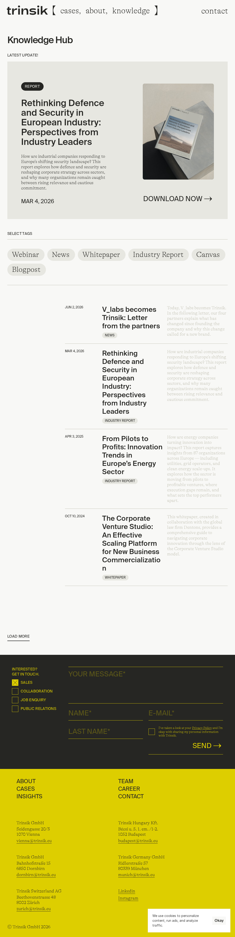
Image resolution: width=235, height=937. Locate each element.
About (26, 781)
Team (125, 781)
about (96, 10)
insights (29, 796)
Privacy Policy (202, 728)
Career (129, 788)
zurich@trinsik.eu (34, 908)
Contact (131, 796)
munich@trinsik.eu (136, 874)
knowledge (131, 10)
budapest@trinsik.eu (138, 840)
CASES (26, 788)
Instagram (128, 898)
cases (69, 10)
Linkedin (126, 891)
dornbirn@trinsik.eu (36, 874)
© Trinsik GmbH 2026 (28, 926)
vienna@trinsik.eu (34, 840)
